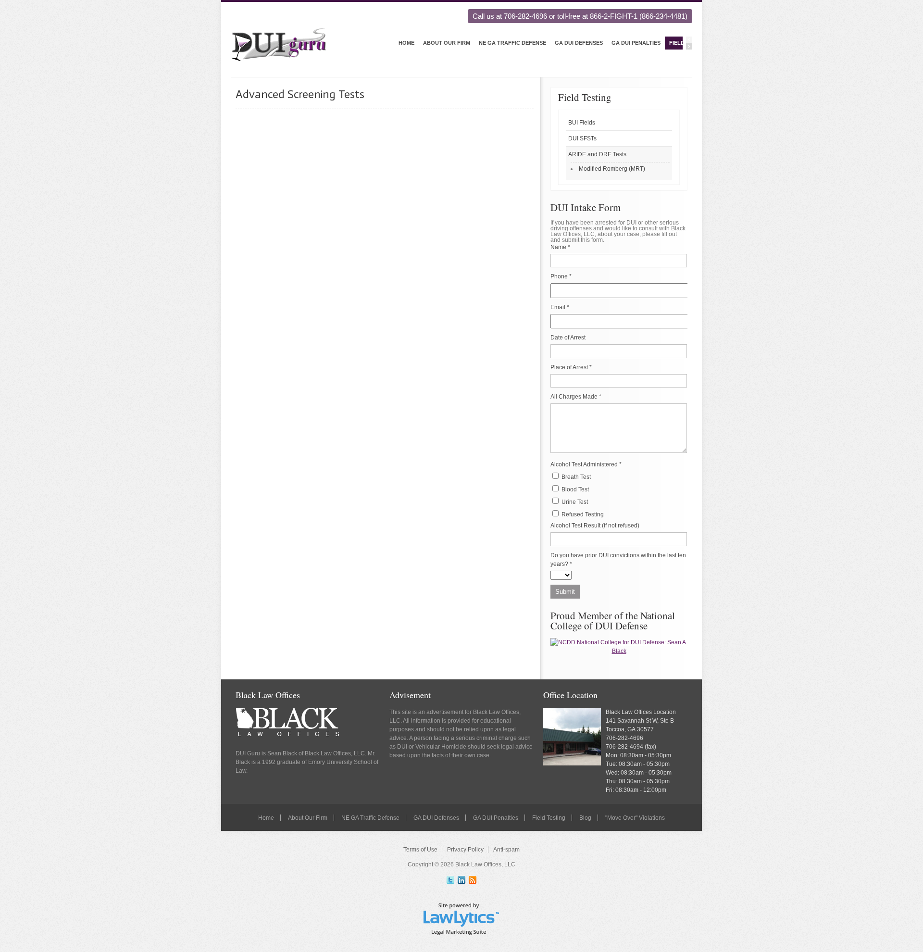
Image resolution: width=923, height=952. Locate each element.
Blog (585, 817)
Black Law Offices (268, 695)
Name (560, 247)
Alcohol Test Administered (586, 464)
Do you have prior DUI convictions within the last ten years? (618, 559)
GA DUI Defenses (579, 43)
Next (689, 46)
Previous (689, 40)
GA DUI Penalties (636, 43)
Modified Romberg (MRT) (612, 168)
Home (406, 43)
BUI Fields (581, 122)
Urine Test (574, 502)
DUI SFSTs (582, 138)
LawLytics (461, 918)
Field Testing (584, 97)
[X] (450, 880)
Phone (561, 276)
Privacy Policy (465, 849)
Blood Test (574, 489)
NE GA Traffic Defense (512, 43)
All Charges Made (575, 396)
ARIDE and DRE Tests (597, 154)
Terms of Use (420, 849)
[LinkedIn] (461, 880)
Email (559, 307)
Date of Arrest (568, 337)
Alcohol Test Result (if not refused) (594, 525)
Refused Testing (582, 514)
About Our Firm (446, 43)
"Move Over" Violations (635, 817)
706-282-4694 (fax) (631, 746)
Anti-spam (506, 849)
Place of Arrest (571, 367)
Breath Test (575, 477)
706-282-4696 (624, 738)
